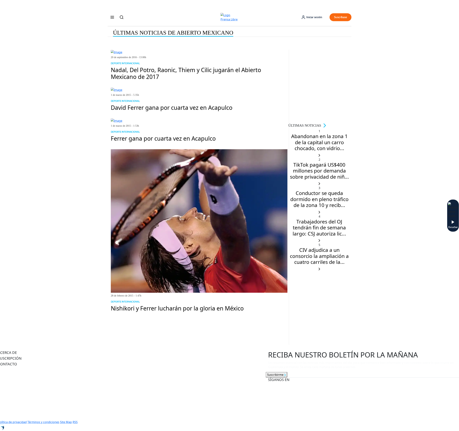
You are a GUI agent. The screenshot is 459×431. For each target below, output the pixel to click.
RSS (75, 422)
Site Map (66, 422)
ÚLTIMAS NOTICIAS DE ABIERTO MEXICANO (173, 32)
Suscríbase (340, 17)
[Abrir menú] (112, 17)
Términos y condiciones (43, 422)
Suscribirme (275, 375)
